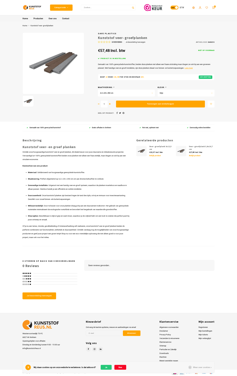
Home (25, 18)
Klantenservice (165, 342)
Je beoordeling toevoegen (135, 42)
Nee (120, 367)
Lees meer (189, 68)
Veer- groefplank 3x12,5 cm (160, 147)
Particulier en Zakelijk (168, 349)
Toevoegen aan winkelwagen (160, 104)
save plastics (107, 34)
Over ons (53, 18)
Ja (106, 367)
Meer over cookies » (202, 367)
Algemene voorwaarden (169, 327)
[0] (213, 7)
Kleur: (162, 87)
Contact (65, 18)
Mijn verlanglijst (205, 338)
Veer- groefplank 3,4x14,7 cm (201, 147)
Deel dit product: (106, 113)
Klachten (163, 357)
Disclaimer (164, 331)
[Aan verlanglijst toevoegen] (211, 104)
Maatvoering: (106, 87)
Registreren (203, 327)
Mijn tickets (203, 334)
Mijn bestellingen (205, 331)
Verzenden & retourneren (169, 338)
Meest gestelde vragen (169, 361)
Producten (38, 18)
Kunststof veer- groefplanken (42, 26)
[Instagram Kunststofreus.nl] (94, 349)
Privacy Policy (165, 334)
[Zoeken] (133, 7)
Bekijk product (155, 156)
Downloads (164, 353)
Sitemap (163, 346)
